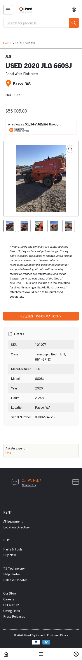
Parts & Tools (12, 549)
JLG (8, 56)
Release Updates (15, 580)
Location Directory (16, 527)
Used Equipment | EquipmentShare (46, 635)
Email (8, 452)
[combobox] (41, 23)
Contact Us (29, 485)
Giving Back (11, 611)
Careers (8, 599)
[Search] (74, 22)
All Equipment (13, 521)
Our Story (10, 593)
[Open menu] (8, 9)
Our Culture (11, 605)
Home (7, 43)
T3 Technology (14, 568)
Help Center (11, 574)
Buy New (9, 555)
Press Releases (14, 616)
